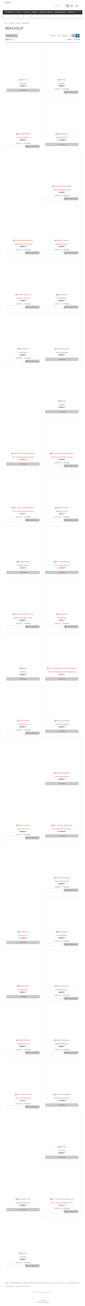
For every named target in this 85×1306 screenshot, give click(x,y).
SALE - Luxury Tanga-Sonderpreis (23, 511)
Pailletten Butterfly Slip (62, 1044)
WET (21, 16)
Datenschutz (53, 1283)
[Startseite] (6, 23)
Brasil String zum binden (61, 1098)
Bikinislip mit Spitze (62, 511)
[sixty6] (16, 6)
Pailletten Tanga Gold (23, 298)
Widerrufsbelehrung (30, 1283)
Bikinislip (62, 405)
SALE (18, 12)
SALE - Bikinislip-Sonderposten (61, 829)
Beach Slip (23, 83)
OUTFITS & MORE (11, 16)
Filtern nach (12, 36)
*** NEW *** (10, 12)
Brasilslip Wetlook (23, 565)
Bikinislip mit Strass (23, 829)
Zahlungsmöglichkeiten (72, 1283)
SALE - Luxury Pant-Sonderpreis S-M (62, 1203)
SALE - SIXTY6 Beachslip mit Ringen (23, 457)
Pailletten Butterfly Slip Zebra (23, 244)
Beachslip (62, 83)
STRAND (34, 16)
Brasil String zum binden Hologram (62, 457)
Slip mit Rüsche (62, 298)
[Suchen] (68, 6)
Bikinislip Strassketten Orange (23, 618)
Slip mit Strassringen (62, 352)
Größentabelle (25, 1286)
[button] (73, 35)
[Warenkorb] (77, 6)
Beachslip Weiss (62, 935)
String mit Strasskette (61, 724)
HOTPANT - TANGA (45, 12)
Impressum (61, 1283)
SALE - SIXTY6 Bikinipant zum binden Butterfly (62, 672)
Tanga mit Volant (23, 724)
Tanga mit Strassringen (62, 776)
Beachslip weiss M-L (62, 990)
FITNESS (70, 12)
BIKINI (34, 12)
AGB (6, 1283)
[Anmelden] (72, 6)
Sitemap (17, 1286)
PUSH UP (26, 12)
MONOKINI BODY (60, 12)
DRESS (26, 16)
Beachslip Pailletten (23, 137)
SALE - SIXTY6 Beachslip (23, 1098)
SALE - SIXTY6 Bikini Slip (62, 565)
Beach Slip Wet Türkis (23, 1203)
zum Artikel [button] (23, 90)
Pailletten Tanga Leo (62, 244)
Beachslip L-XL (23, 935)
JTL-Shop (46, 1302)
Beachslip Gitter (23, 990)
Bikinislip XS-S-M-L (61, 137)
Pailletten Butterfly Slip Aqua (62, 190)
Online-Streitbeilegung (16, 1283)
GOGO (41, 16)
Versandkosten (9, 1286)
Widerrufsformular (42, 1283)
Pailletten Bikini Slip (23, 1044)
